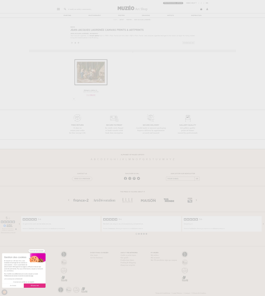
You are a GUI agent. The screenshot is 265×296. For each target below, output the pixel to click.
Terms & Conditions (162, 293)
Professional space (173, 3)
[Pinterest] (134, 179)
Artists (170, 15)
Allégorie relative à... (91, 91)
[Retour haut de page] (74, 99)
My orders (155, 255)
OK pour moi (35, 285)
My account (155, 257)
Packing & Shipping (128, 262)
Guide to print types (128, 255)
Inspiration (196, 15)
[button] (4, 292)
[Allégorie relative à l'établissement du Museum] (91, 84)
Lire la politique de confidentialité (13, 279)
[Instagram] (130, 179)
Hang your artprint (127, 265)
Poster (121, 15)
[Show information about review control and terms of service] (16, 229)
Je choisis (13, 285)
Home (115, 19)
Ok (197, 179)
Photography (95, 15)
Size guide (124, 257)
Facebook (71, 43)
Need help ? (191, 3)
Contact (187, 293)
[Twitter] (139, 179)
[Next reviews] (263, 223)
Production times (127, 260)
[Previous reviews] (19, 223)
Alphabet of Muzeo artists (132, 154)
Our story (94, 255)
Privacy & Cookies (199, 293)
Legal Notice (177, 293)
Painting (67, 15)
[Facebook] (126, 179)
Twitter (75, 43)
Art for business (96, 257)
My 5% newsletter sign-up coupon (164, 260)
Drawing (146, 15)
